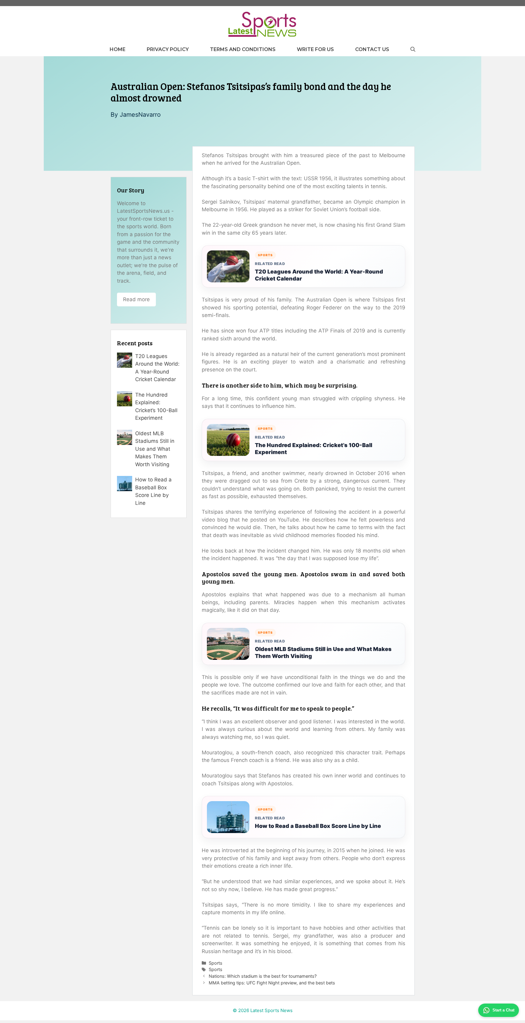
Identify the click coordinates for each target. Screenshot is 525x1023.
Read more (136, 299)
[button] (413, 49)
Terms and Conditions (243, 49)
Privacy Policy (168, 49)
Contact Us (372, 49)
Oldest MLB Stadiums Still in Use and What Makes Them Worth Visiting (323, 652)
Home (117, 49)
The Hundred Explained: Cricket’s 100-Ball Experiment (313, 448)
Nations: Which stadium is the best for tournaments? (263, 976)
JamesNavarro (140, 114)
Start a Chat (503, 1010)
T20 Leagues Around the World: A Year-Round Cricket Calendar (319, 275)
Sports (215, 963)
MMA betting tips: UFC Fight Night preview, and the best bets (272, 982)
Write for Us (315, 49)
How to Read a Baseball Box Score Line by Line (318, 826)
